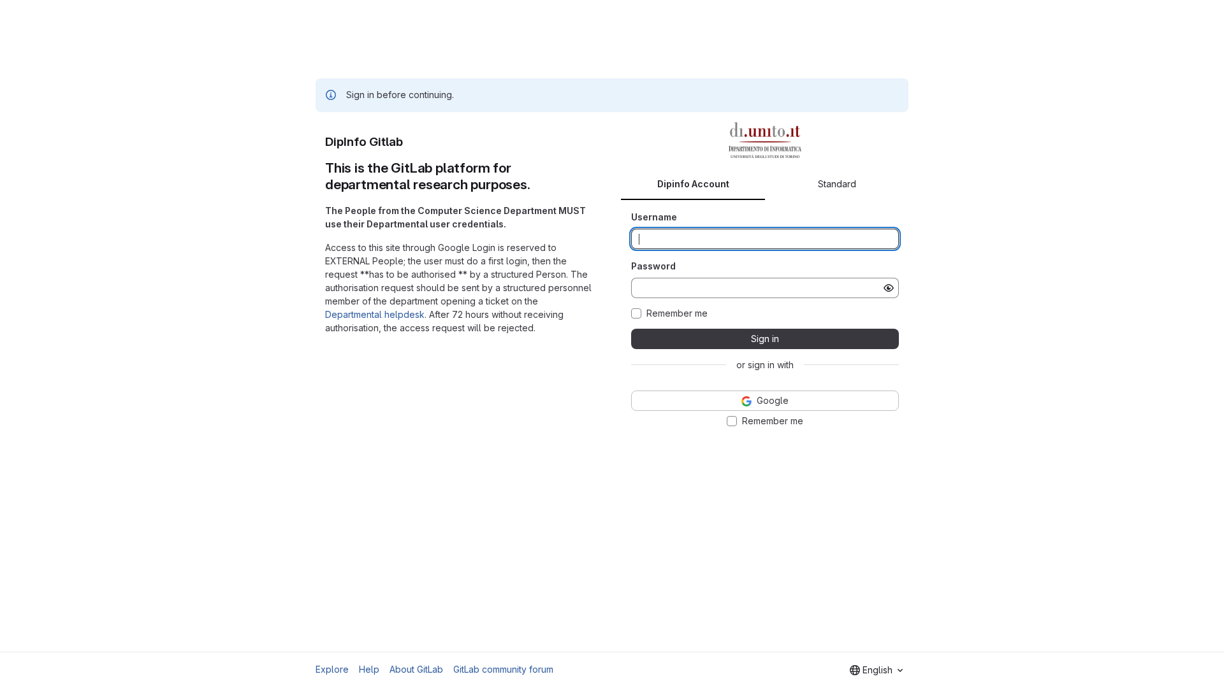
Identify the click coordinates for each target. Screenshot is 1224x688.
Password (653, 266)
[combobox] (876, 670)
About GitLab (416, 669)
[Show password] (888, 288)
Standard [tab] (837, 183)
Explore (332, 669)
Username (654, 216)
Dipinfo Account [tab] (693, 183)
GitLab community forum (503, 669)
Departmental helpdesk (375, 314)
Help (369, 669)
